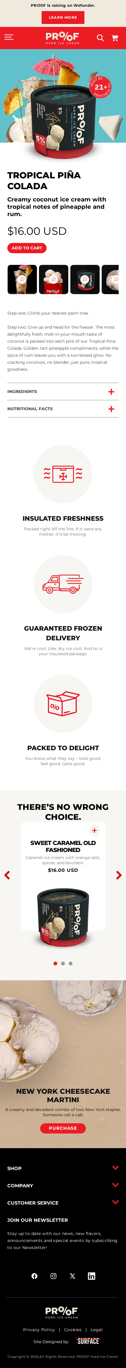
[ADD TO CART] (94, 830)
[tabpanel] (63, 876)
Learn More (63, 17)
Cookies (73, 1329)
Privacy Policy (39, 1329)
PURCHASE (63, 1128)
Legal (97, 1329)
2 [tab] (63, 963)
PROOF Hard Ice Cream (97, 1357)
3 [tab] (71, 963)
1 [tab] (55, 963)
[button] (8, 38)
